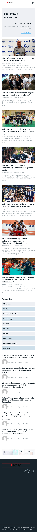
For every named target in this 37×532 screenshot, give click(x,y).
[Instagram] (29, 471)
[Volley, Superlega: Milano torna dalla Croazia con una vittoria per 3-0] (18, 118)
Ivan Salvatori (12, 362)
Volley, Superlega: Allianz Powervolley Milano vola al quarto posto (17, 167)
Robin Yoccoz (6, 63)
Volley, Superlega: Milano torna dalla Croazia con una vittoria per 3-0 (18, 130)
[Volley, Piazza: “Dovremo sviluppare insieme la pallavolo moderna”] (18, 82)
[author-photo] (5, 362)
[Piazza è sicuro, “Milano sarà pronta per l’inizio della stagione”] (18, 47)
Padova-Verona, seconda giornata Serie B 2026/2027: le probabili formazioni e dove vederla (18, 400)
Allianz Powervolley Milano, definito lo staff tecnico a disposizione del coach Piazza (15, 240)
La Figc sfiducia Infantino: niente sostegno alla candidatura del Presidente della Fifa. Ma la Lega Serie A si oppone (18, 416)
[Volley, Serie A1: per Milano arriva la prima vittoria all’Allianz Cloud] (18, 193)
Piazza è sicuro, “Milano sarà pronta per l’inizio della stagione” (18, 59)
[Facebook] (25, 471)
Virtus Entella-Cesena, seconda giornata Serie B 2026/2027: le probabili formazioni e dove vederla (18, 385)
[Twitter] (33, 471)
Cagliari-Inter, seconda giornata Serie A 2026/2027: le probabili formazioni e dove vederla (18, 370)
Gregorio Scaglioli (7, 97)
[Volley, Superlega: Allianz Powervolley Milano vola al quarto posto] (18, 155)
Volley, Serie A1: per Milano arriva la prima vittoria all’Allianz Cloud (18, 205)
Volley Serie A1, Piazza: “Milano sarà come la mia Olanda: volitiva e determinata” (18, 279)
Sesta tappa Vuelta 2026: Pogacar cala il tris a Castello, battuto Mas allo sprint (18, 356)
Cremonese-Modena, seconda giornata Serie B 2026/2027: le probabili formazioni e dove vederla (17, 432)
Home (6, 17)
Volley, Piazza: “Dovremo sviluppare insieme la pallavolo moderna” (18, 93)
